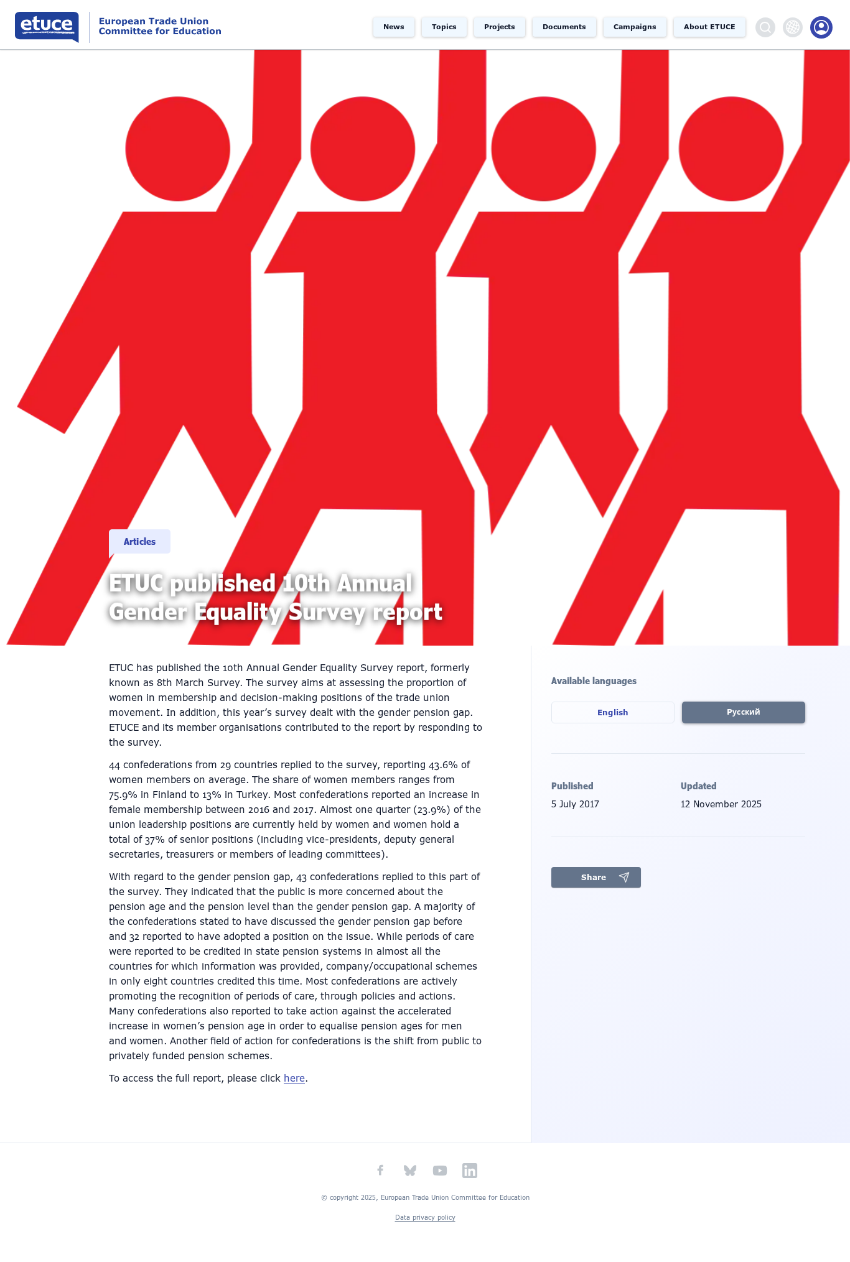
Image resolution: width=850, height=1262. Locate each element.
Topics (444, 26)
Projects (499, 26)
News (393, 26)
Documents (564, 26)
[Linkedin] (469, 1170)
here (294, 1078)
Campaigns (635, 26)
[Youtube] (439, 1170)
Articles (140, 541)
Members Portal (821, 27)
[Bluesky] (410, 1170)
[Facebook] (380, 1170)
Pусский (743, 712)
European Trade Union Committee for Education (132, 24)
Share (593, 878)
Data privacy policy (425, 1217)
